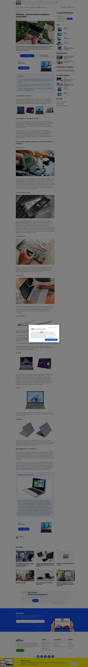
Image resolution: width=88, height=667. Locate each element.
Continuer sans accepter (52, 327)
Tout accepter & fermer (51, 339)
